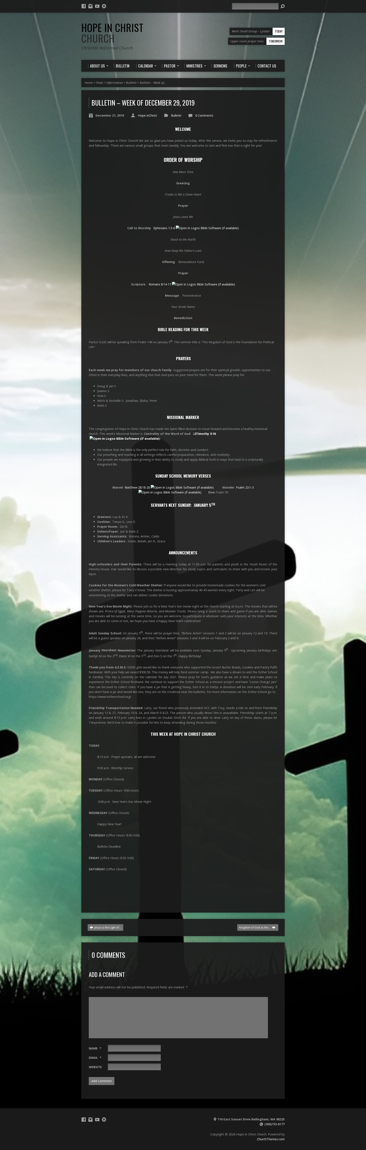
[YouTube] (97, 6)
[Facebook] (84, 6)
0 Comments (204, 115)
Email (95, 1058)
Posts (99, 83)
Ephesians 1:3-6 (164, 228)
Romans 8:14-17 (160, 284)
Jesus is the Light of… (107, 927)
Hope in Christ (112, 33)
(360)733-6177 (275, 1124)
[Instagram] (90, 6)
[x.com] (104, 6)
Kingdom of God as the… (255, 927)
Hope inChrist (147, 115)
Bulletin (131, 83)
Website (95, 1067)
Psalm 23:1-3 (245, 487)
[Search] (282, 6)
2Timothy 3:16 (205, 434)
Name (95, 1048)
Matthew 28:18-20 (137, 487)
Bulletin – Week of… (153, 83)
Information (115, 83)
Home (89, 83)
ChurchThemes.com (271, 1139)
